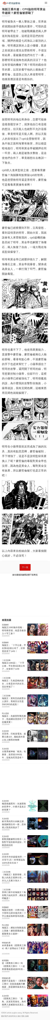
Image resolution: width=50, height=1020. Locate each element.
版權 (27, 1016)
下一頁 (25, 567)
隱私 (23, 1016)
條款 (19, 1016)
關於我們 (4, 1016)
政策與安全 (12, 1016)
